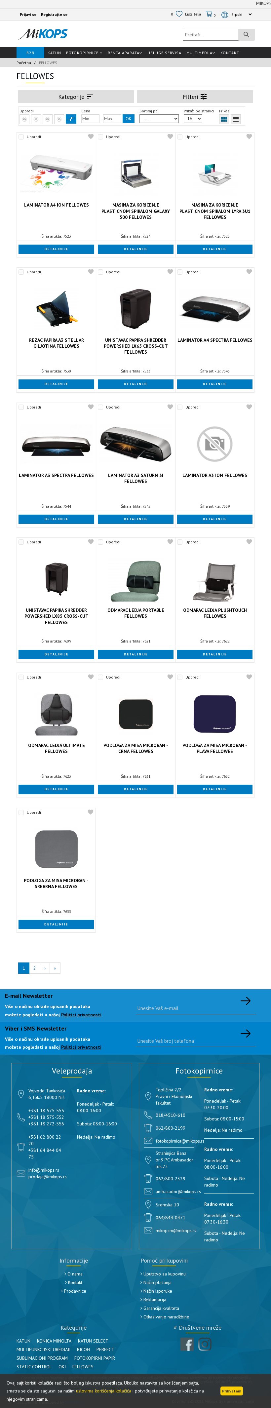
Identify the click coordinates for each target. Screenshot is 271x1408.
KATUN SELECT (93, 1341)
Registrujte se (54, 14)
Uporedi (34, 136)
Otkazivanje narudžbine (165, 1317)
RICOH (83, 1349)
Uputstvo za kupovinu (164, 1274)
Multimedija (199, 52)
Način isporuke (157, 1291)
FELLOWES (83, 1367)
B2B (30, 52)
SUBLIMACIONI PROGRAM (42, 1358)
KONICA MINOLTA (54, 1341)
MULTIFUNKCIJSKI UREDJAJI (43, 1349)
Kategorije (76, 96)
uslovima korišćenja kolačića (103, 1391)
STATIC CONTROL (34, 1367)
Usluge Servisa (164, 52)
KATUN (23, 1341)
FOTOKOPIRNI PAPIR (94, 1358)
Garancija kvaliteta (160, 1308)
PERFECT (105, 1349)
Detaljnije (56, 249)
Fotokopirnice (83, 52)
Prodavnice (74, 1291)
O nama (74, 1274)
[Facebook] (187, 1344)
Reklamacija (154, 1300)
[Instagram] (205, 1344)
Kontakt (229, 52)
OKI (62, 1367)
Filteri (195, 96)
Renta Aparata (123, 52)
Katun (54, 52)
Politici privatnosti (81, 1015)
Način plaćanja (157, 1282)
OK (129, 119)
